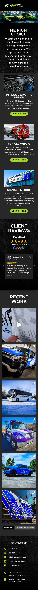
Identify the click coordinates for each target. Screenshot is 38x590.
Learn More (19, 114)
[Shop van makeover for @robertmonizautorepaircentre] (19, 507)
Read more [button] (11, 275)
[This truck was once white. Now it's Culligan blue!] (19, 470)
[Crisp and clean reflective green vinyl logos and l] (19, 397)
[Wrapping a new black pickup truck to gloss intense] (19, 361)
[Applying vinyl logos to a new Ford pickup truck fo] (19, 325)
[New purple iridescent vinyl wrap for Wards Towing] (19, 434)
